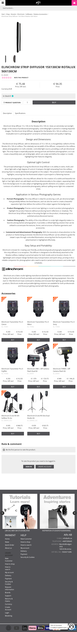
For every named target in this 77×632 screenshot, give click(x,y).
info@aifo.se (67, 538)
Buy (54, 102)
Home (7, 539)
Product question (13, 103)
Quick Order (9, 545)
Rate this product (21, 78)
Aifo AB (68, 534)
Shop (8, 14)
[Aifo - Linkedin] (23, 628)
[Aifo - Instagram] (7, 628)
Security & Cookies (28, 557)
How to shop (10, 564)
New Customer (26, 539)
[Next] (74, 513)
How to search (26, 545)
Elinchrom (20, 14)
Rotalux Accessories (40, 14)
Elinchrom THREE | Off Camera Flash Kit (61, 370)
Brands (13, 14)
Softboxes (29, 14)
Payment (8, 578)
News (7, 542)
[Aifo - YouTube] (15, 628)
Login (7, 613)
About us (8, 548)
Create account (44, 467)
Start (3, 14)
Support (8, 596)
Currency (8, 604)
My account (9, 572)
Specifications (20, 113)
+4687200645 (67, 541)
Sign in (29, 467)
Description (7, 113)
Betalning (8, 616)
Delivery (8, 575)
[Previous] (2, 513)
